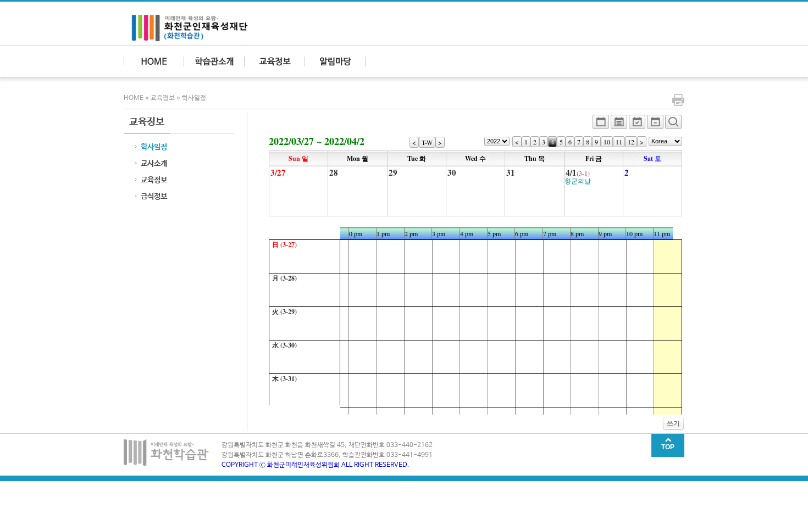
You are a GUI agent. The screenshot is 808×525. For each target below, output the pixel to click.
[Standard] (601, 125)
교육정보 (163, 98)
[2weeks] (637, 125)
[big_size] (673, 125)
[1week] (655, 125)
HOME (134, 98)
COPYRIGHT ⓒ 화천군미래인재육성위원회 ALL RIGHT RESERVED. (315, 465)
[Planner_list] (619, 125)
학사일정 (194, 98)
